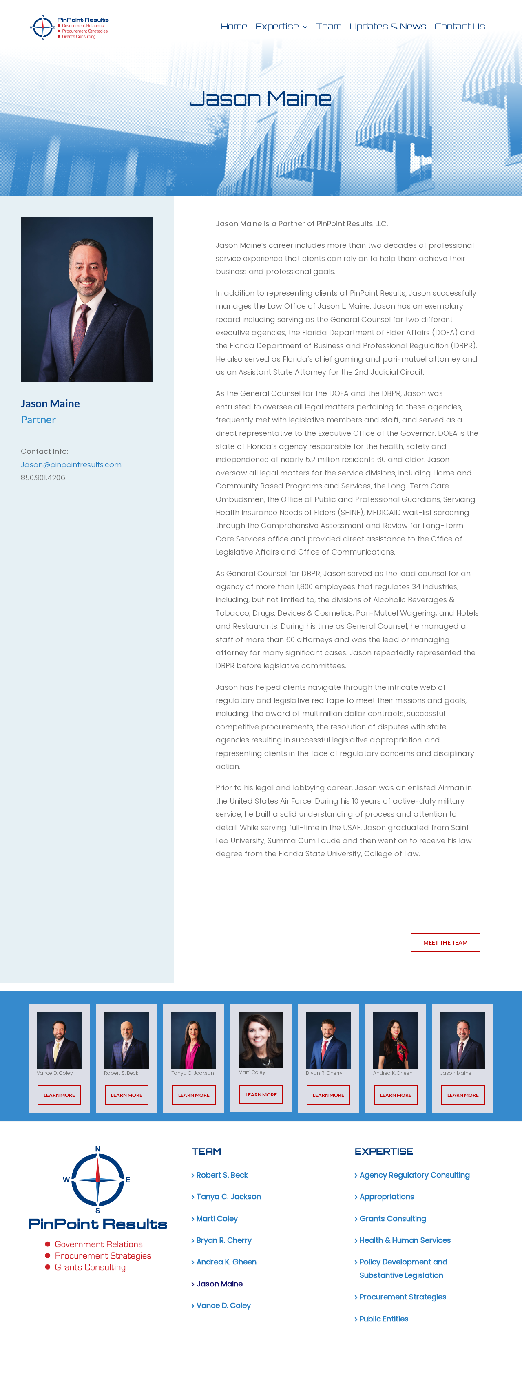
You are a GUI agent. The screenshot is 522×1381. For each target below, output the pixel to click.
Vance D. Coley (224, 1305)
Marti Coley (217, 1218)
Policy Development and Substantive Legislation (403, 1268)
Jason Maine (220, 1284)
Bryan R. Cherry (224, 1240)
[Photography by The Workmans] (59, 1040)
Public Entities (384, 1319)
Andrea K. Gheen (227, 1262)
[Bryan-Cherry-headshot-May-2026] (328, 1040)
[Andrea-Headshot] (395, 1040)
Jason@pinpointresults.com (71, 465)
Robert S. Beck (222, 1175)
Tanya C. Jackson (229, 1196)
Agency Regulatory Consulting (415, 1175)
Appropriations (387, 1196)
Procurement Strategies (403, 1297)
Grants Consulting (393, 1218)
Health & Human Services (405, 1240)
